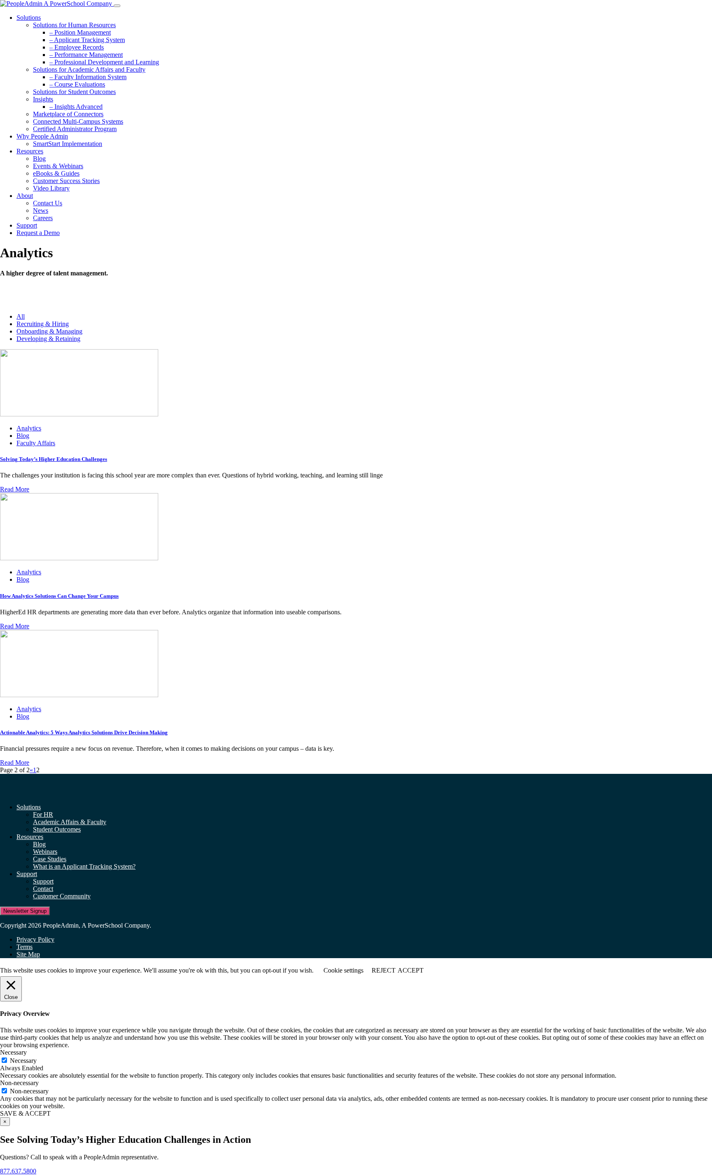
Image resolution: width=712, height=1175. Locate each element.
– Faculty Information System (87, 76)
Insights (43, 99)
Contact (43, 888)
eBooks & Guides (56, 173)
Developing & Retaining (48, 338)
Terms (24, 946)
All (20, 316)
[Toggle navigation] (117, 6)
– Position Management (80, 32)
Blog (39, 158)
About (24, 195)
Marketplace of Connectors (68, 114)
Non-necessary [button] (19, 1082)
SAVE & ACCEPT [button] (25, 1113)
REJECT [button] (384, 970)
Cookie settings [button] (343, 970)
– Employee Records (76, 47)
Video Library (51, 188)
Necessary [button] (13, 1052)
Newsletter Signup (25, 911)
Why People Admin (42, 136)
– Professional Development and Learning (104, 62)
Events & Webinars (58, 165)
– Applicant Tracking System (87, 39)
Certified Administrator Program (75, 128)
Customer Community (62, 896)
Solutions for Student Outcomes (74, 91)
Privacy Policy (35, 939)
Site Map (28, 954)
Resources (29, 151)
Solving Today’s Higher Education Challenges (53, 459)
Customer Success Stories (66, 180)
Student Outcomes (57, 829)
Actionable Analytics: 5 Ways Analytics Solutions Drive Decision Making (84, 732)
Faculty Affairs (35, 442)
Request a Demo (38, 232)
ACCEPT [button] (411, 970)
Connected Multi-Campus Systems (78, 121)
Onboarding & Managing (49, 331)
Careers (43, 217)
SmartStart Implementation (67, 143)
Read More (14, 489)
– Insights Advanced (76, 106)
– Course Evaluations (77, 84)
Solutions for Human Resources (74, 24)
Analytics (28, 428)
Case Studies (49, 858)
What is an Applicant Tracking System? (84, 866)
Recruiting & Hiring (42, 323)
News (40, 210)
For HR (43, 814)
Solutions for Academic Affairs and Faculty (89, 69)
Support (26, 225)
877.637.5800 (18, 1171)
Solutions (28, 17)
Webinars (45, 851)
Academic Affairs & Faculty (69, 821)
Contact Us (47, 203)
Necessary (23, 1060)
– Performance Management (86, 54)
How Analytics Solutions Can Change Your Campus (59, 596)
